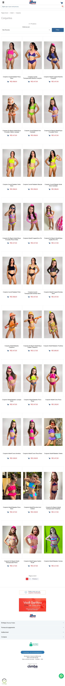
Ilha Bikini (32, 2)
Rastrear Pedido (11, 623)
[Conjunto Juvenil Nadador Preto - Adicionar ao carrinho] (7, 297)
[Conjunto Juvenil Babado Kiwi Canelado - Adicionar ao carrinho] (28, 135)
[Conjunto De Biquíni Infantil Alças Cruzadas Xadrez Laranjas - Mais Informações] (11, 109)
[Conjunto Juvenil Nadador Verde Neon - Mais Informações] (11, 163)
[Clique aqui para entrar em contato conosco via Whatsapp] (61, 676)
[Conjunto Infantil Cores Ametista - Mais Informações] (11, 432)
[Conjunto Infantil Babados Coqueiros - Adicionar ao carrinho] (7, 350)
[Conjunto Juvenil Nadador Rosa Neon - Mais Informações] (11, 55)
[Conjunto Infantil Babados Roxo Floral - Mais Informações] (32, 378)
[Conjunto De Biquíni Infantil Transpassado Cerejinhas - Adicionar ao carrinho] (49, 512)
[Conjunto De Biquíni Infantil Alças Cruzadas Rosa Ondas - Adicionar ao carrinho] (7, 243)
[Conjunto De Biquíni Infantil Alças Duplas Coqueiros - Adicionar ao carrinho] (28, 350)
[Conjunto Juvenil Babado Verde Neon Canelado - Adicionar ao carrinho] (49, 189)
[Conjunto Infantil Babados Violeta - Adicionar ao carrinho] (49, 458)
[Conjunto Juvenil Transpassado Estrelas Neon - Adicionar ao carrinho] (28, 297)
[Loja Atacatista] (32, 592)
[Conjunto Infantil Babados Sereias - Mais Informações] (53, 540)
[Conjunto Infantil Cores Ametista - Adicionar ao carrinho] (7, 458)
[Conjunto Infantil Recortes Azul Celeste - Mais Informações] (32, 486)
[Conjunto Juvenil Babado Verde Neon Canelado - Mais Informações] (53, 163)
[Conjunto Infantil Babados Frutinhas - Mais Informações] (53, 324)
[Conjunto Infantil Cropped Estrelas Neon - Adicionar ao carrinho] (49, 297)
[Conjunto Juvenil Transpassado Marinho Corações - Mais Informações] (32, 55)
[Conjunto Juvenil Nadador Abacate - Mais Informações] (32, 163)
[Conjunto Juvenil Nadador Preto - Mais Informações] (11, 271)
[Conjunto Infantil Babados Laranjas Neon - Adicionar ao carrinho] (7, 404)
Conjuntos (18, 13)
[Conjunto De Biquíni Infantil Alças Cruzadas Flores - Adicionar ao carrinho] (49, 135)
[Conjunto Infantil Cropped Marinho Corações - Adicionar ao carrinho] (49, 81)
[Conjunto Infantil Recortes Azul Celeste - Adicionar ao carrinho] (28, 512)
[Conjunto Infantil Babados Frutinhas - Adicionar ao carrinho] (49, 350)
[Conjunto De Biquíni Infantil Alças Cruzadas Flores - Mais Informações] (53, 109)
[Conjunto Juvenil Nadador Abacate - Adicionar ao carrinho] (28, 189)
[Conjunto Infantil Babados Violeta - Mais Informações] (53, 432)
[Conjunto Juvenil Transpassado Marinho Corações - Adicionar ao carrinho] (28, 81)
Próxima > (35, 579)
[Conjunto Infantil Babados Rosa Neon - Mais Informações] (11, 486)
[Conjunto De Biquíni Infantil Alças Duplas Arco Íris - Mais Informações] (53, 217)
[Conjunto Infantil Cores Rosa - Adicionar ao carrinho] (49, 404)
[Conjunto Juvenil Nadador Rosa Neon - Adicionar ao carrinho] (7, 81)
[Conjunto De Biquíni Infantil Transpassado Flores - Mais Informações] (11, 540)
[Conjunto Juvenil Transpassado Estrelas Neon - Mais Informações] (32, 271)
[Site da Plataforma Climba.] (32, 665)
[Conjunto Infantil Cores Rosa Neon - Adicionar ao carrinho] (28, 458)
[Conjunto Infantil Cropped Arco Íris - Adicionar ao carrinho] (28, 243)
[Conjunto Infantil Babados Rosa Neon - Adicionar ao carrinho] (7, 512)
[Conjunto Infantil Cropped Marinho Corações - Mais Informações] (53, 55)
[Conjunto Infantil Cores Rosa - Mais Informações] (53, 378)
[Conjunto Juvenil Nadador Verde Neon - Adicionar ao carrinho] (7, 189)
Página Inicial (4, 13)
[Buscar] (62, 6)
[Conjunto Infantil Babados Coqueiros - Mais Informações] (11, 324)
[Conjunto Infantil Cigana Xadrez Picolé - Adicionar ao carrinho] (28, 566)
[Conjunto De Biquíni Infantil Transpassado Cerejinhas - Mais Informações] (53, 486)
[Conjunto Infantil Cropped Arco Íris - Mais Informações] (32, 217)
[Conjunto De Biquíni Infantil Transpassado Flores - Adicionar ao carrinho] (7, 566)
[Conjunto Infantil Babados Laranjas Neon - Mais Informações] (11, 378)
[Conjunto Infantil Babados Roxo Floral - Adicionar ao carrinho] (28, 404)
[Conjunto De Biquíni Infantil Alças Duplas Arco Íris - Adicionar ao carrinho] (49, 243)
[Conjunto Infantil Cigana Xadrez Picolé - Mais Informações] (32, 540)
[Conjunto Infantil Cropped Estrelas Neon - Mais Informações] (53, 271)
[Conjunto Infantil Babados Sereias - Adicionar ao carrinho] (49, 566)
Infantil (12, 13)
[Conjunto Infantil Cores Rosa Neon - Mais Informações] (32, 432)
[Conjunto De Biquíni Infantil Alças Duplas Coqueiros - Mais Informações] (32, 324)
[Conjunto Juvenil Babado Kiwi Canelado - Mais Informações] (32, 109)
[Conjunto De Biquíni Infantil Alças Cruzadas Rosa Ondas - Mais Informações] (11, 217)
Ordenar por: (26, 27)
